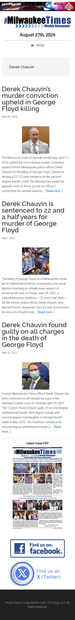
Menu (40, 45)
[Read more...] (54, 191)
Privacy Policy (13, 602)
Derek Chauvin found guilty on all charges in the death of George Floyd (34, 334)
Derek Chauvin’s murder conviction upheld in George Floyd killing (30, 98)
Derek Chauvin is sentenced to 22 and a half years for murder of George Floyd (33, 217)
